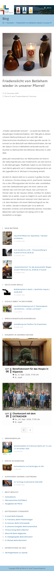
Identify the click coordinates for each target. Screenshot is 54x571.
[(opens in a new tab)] (7, 467)
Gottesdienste (10, 497)
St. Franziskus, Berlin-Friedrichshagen (19, 519)
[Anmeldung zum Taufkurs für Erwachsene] (7, 325)
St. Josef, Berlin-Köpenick (14, 516)
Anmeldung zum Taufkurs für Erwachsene (30, 324)
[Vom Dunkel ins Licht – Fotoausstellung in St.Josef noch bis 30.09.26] (7, 252)
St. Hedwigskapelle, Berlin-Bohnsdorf (18, 537)
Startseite (33, 96)
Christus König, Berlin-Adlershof (17, 530)
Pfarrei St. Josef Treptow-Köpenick (16, 96)
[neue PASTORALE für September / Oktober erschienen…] (7, 238)
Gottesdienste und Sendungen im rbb (29, 466)
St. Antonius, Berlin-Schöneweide (17, 523)
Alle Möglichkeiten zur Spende (16, 552)
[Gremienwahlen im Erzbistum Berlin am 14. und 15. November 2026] (7, 448)
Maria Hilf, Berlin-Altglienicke (15, 533)
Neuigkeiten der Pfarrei (13, 504)
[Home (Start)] (3, 23)
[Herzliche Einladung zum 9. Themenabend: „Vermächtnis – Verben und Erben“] (7, 309)
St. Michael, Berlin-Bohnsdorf (15, 540)
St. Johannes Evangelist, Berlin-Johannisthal (21, 526)
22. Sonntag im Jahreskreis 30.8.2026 (28, 482)
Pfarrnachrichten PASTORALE (16, 500)
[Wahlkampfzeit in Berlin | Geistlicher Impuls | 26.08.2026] (7, 292)
